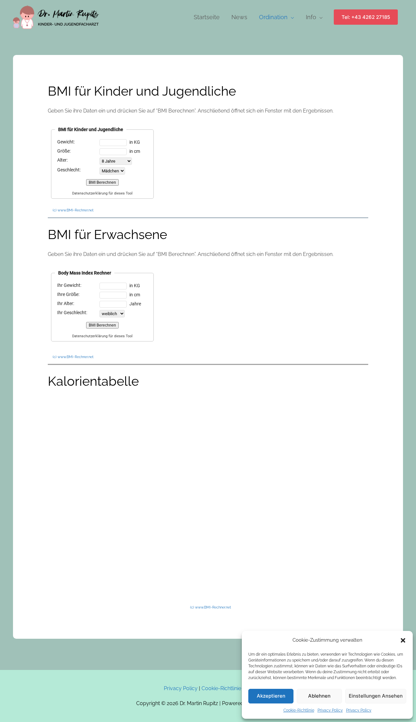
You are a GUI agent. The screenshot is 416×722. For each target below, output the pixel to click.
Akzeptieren (271, 696)
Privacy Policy (330, 710)
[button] (403, 640)
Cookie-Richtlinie (298, 710)
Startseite (207, 17)
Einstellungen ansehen (376, 696)
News (239, 17)
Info (311, 17)
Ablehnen (319, 696)
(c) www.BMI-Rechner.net (73, 210)
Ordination (273, 17)
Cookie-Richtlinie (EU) (227, 688)
